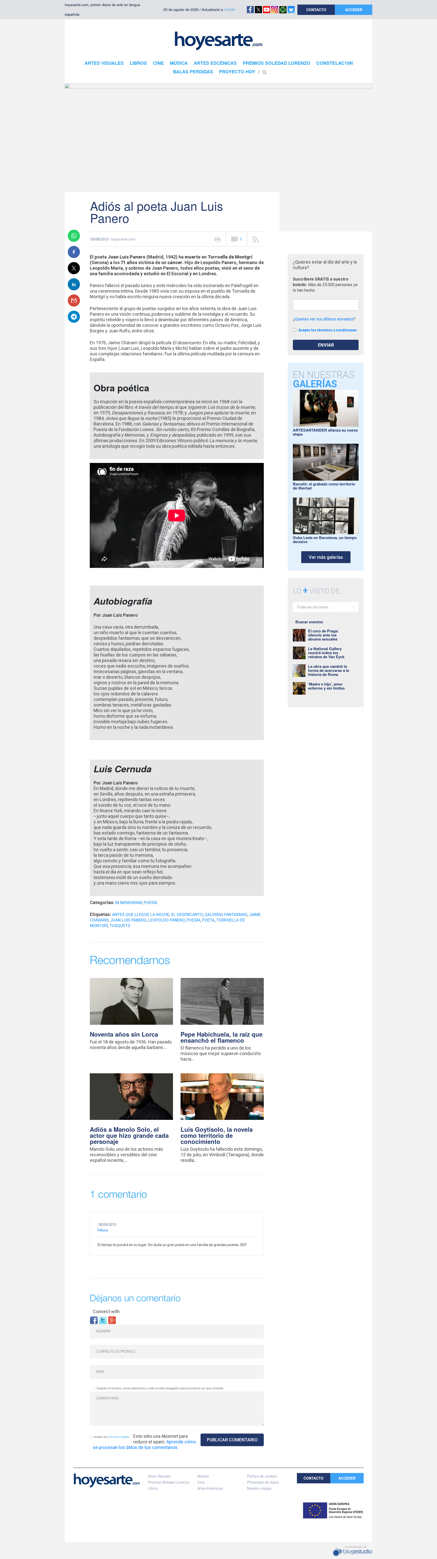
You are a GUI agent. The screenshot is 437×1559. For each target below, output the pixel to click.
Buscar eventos (309, 622)
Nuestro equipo (259, 1488)
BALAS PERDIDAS (193, 71)
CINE (158, 63)
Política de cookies (262, 1476)
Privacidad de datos (263, 1482)
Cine (201, 1482)
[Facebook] (94, 1320)
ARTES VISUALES (104, 63)
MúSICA (179, 63)
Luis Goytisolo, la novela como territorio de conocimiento (217, 1135)
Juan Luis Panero (128, 920)
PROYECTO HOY (237, 71)
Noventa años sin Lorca (124, 1034)
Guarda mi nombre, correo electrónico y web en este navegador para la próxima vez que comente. (160, 1388)
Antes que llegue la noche (140, 914)
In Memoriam (128, 902)
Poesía (150, 902)
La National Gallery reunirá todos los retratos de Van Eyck (326, 653)
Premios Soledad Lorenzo (168, 1482)
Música (203, 1476)
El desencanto (187, 914)
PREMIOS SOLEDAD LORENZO (276, 63)
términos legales (118, 1437)
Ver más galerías (326, 557)
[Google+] (112, 1320)
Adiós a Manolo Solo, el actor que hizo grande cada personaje (129, 1135)
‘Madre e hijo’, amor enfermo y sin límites (326, 686)
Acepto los (111, 1437)
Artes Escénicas (210, 1488)
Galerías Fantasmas (226, 914)
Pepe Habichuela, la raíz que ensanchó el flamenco (222, 1037)
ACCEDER (353, 9)
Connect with (106, 1311)
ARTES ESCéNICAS (215, 63)
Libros (153, 1488)
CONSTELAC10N (334, 63)
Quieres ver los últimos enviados (324, 319)
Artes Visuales (159, 1476)
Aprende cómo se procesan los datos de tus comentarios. (144, 1444)
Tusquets (120, 925)
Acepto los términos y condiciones (327, 330)
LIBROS (138, 63)
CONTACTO (316, 9)
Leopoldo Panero (166, 920)
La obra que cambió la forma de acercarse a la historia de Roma (328, 670)
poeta (208, 920)
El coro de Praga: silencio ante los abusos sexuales (323, 635)
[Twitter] (103, 1320)
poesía (193, 920)
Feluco (103, 1230)
